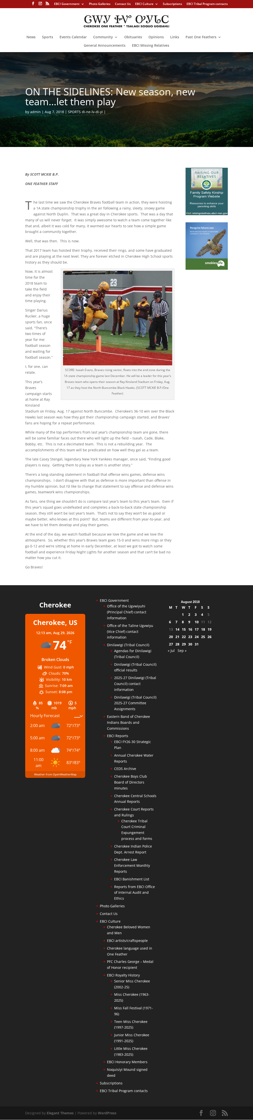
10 (197, 622)
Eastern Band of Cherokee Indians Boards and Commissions (128, 722)
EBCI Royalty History (123, 975)
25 (203, 636)
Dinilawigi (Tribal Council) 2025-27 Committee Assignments (135, 703)
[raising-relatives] (207, 213)
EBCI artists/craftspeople (127, 940)
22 (184, 636)
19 (209, 629)
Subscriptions (172, 4)
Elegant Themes (60, 1113)
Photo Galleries (99, 4)
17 (197, 629)
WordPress (107, 1113)
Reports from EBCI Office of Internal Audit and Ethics (134, 892)
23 (190, 636)
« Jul (171, 650)
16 (190, 629)
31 (197, 644)
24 (197, 636)
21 (177, 636)
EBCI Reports (117, 735)
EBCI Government (67, 4)
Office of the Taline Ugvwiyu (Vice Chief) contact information (130, 631)
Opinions (156, 37)
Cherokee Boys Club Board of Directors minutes (130, 782)
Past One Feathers (201, 37)
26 (209, 636)
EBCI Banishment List (131, 879)
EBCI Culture (144, 4)
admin (35, 111)
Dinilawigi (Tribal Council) (128, 645)
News (31, 37)
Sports (47, 37)
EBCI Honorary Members (127, 1061)
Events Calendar (73, 37)
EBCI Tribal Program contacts (207, 4)
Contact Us (123, 4)
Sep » (182, 650)
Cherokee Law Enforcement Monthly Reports (132, 865)
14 (177, 629)
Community (103, 37)
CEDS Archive (125, 768)
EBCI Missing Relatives (150, 46)
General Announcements (105, 46)
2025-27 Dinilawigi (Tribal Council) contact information (135, 683)
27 (171, 644)
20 (171, 636)
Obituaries (133, 37)
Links (174, 37)
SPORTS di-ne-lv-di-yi (85, 111)
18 (203, 629)
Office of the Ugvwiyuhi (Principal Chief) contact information (126, 612)
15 (184, 629)
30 (190, 644)
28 (177, 644)
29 (184, 644)
